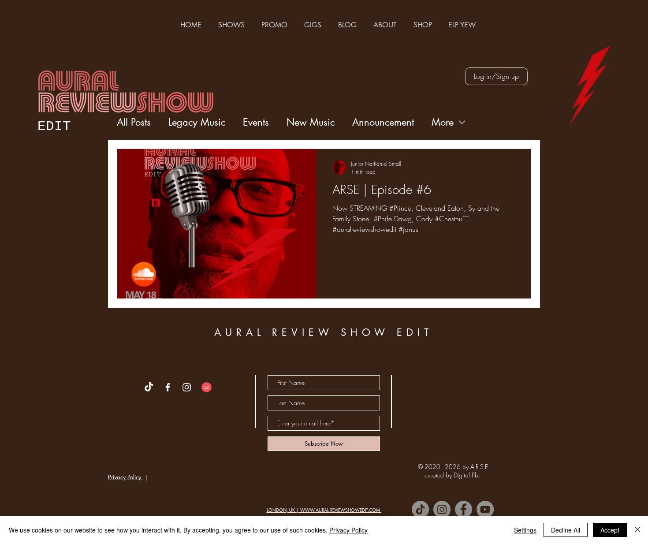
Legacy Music (196, 122)
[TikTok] (420, 509)
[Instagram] (442, 509)
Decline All (565, 529)
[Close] (637, 530)
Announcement (383, 122)
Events (256, 122)
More (443, 122)
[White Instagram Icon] (186, 387)
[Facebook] (463, 509)
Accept (609, 529)
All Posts (134, 122)
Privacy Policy (125, 477)
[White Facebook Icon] (167, 387)
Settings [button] (525, 529)
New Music (311, 122)
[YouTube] (485, 509)
